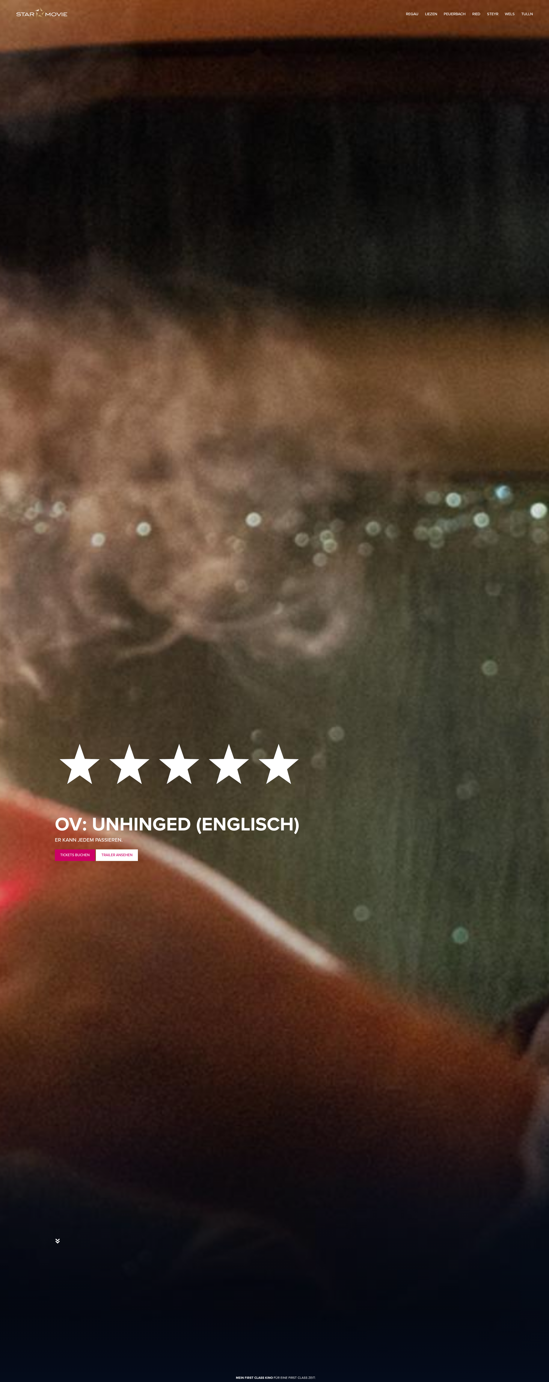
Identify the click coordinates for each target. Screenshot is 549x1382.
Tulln (527, 14)
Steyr (492, 14)
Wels (510, 14)
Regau (412, 14)
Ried (476, 14)
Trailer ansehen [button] (117, 854)
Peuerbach (455, 14)
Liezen (431, 14)
